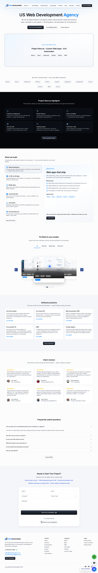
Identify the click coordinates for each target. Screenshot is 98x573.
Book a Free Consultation (50, 522)
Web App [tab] (44, 246)
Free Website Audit (51, 27)
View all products (49, 343)
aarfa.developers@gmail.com (13, 554)
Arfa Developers (15, 567)
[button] (23, 169)
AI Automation (35, 5)
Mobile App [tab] (52, 246)
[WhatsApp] (94, 557)
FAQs (65, 544)
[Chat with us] (94, 563)
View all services (10, 220)
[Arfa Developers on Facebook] (85, 566)
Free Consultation (87, 5)
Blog (66, 5)
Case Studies (53, 5)
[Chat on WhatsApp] (16, 550)
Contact (78, 5)
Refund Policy (87, 544)
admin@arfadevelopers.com (12, 553)
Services (26, 5)
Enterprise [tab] (60, 246)
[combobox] (63, 496)
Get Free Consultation (48, 512)
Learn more (51, 218)
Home (46, 540)
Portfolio (46, 551)
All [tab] (37, 246)
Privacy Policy (87, 540)
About (65, 540)
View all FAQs (49, 457)
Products (60, 5)
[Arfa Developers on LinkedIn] (88, 566)
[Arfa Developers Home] (14, 5)
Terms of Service (88, 542)
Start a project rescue (49, 138)
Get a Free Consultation (35, 27)
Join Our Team (68, 551)
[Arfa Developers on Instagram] (91, 566)
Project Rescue (44, 5)
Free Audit (71, 5)
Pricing (46, 549)
